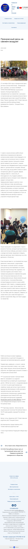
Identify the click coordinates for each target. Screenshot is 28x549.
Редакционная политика (14, 501)
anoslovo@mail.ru (19, 510)
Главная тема (8, 18)
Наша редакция (21, 23)
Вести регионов (14, 486)
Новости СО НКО (19, 18)
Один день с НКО (14, 496)
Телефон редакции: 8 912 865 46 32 (14, 537)
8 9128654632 (14, 508)
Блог (2, 50)
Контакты (14, 27)
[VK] (13, 505)
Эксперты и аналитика (8, 23)
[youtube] (20, 8)
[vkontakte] (18, 8)
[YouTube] (15, 505)
